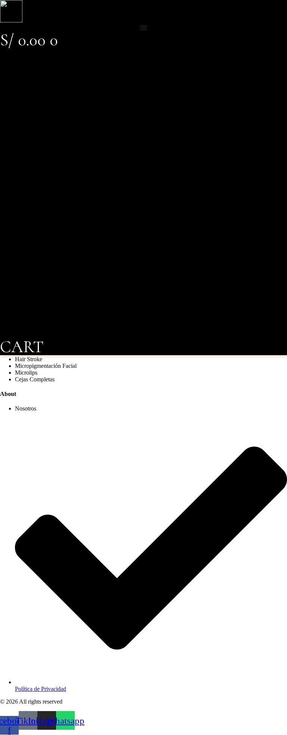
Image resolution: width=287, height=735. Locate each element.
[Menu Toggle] (143, 27)
